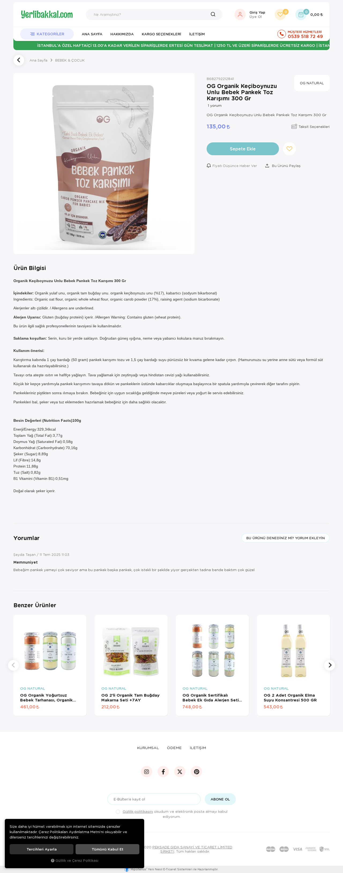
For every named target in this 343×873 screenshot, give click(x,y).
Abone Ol (220, 799)
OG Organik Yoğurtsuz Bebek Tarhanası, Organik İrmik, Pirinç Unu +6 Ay (46, 697)
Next (329, 665)
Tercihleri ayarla (42, 849)
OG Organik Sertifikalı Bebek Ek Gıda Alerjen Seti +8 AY (210, 697)
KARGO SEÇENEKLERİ (161, 34)
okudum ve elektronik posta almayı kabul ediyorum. (175, 814)
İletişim (197, 34)
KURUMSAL (148, 747)
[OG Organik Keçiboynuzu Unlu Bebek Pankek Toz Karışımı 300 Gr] (104, 163)
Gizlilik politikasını (138, 811)
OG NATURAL (32, 688)
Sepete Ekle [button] (243, 148)
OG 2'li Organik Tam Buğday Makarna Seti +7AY (130, 697)
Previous (13, 665)
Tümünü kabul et (107, 849)
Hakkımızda (122, 34)
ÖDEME (174, 747)
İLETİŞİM (198, 747)
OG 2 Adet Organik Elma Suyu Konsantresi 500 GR (290, 697)
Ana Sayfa (92, 34)
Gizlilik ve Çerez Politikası (76, 860)
